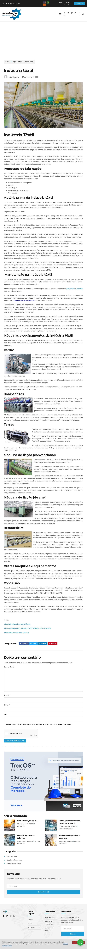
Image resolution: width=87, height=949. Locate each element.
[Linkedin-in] (75, 12)
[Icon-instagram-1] (71, 12)
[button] (60, 14)
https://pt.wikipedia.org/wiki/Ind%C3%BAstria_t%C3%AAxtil (27, 628)
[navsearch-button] (83, 14)
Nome (7, 695)
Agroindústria (28, 62)
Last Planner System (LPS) (27, 821)
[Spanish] (44, 5)
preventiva (70, 289)
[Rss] (64, 15)
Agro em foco (18, 62)
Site (5, 714)
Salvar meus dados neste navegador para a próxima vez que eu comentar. (39, 724)
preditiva (80, 289)
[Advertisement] (43, 38)
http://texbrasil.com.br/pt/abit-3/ (16, 632)
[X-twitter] (68, 12)
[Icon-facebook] (64, 12)
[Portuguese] (48, 2)
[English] (44, 2)
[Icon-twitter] (7, 916)
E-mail (7, 705)
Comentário (9, 667)
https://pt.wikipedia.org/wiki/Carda (17, 624)
